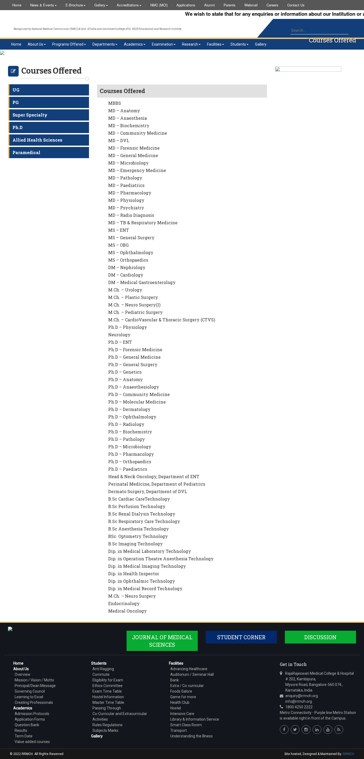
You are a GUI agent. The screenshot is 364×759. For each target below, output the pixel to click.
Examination (162, 44)
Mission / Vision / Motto (34, 680)
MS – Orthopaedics (128, 260)
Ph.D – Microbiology (129, 446)
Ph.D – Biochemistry (130, 431)
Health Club (179, 702)
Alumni (209, 5)
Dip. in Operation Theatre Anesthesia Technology (161, 558)
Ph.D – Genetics (124, 372)
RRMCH (348, 754)
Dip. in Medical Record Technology (145, 588)
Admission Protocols (32, 714)
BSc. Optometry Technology (138, 536)
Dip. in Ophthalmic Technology (141, 581)
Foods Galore (181, 691)
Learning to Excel (29, 697)
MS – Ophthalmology (130, 252)
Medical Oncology (127, 611)
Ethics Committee (107, 686)
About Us (35, 44)
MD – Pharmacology (129, 192)
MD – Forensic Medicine (134, 148)
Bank (174, 680)
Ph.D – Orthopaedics (129, 461)
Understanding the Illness (191, 736)
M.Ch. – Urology (125, 290)
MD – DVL (118, 140)
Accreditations (128, 5)
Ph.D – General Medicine (134, 357)
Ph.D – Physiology (127, 327)
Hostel (175, 708)
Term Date (24, 736)
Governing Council (30, 691)
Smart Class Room (186, 725)
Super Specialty (30, 115)
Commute (101, 674)
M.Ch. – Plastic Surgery (133, 297)
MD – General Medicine (133, 155)
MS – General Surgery (131, 237)
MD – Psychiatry (126, 207)
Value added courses (32, 742)
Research (190, 44)
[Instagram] (306, 729)
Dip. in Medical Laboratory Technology (149, 551)
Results (21, 730)
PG (16, 102)
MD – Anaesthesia (127, 118)
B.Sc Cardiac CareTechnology (139, 499)
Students (238, 44)
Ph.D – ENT (120, 342)
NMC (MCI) (159, 5)
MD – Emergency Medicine (137, 170)
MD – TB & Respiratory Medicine (142, 222)
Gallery (99, 5)
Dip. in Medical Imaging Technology (147, 566)
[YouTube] (327, 729)
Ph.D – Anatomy (125, 379)
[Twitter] (295, 729)
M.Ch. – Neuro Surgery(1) (134, 304)
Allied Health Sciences (37, 140)
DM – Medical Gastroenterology (142, 282)
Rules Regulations (107, 725)
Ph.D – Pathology (126, 439)
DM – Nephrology (126, 267)
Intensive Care (182, 714)
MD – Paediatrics (126, 185)
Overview (22, 674)
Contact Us (296, 5)
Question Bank (27, 725)
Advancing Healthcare (188, 669)
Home (16, 5)
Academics (133, 44)
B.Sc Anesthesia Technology (138, 529)
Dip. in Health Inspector (133, 573)
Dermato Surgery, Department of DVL (147, 491)
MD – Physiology (126, 200)
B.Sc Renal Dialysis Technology (141, 514)
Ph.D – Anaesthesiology (133, 387)
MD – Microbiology (128, 163)
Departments (103, 44)
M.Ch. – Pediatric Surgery (135, 312)
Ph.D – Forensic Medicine (135, 349)
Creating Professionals (34, 702)
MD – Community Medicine (137, 133)
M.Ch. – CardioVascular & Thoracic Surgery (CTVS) (161, 319)
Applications (185, 5)
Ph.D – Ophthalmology (132, 417)
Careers (272, 5)
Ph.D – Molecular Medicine (137, 402)
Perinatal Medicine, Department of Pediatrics (156, 484)
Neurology (119, 334)
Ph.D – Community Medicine (139, 394)
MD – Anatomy (124, 110)
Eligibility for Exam (107, 680)
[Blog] (338, 729)
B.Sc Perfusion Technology (136, 506)
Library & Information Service (194, 719)
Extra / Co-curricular (187, 686)
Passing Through (106, 708)
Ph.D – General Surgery (132, 364)
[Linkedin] (317, 729)
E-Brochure (74, 5)
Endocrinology (124, 603)
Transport (178, 730)
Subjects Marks (105, 730)
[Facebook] (284, 729)
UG (16, 90)
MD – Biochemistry (128, 125)
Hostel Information (108, 697)
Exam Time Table (107, 691)
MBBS (114, 103)
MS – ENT (118, 230)
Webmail (251, 5)
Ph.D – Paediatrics (127, 469)
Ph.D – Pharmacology (131, 454)
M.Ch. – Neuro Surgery (132, 596)
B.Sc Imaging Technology (135, 543)
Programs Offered (67, 44)
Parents (230, 5)
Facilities (214, 44)
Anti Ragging (103, 669)
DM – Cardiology (125, 275)
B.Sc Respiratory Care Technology (144, 521)
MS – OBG (118, 245)
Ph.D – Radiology (126, 424)
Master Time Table (108, 702)
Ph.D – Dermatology (129, 409)
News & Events (42, 5)
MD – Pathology (125, 178)
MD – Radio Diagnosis (131, 215)
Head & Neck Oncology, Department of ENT (153, 476)
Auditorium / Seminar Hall (192, 674)
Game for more (183, 697)
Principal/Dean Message (35, 686)
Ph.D (18, 127)
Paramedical (26, 152)
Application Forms (30, 719)
